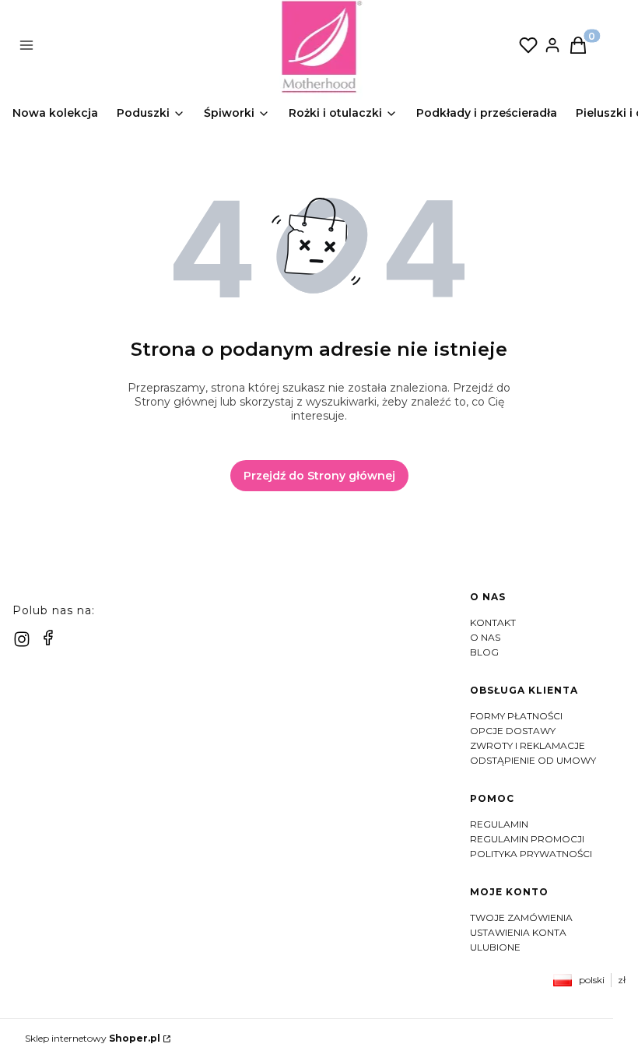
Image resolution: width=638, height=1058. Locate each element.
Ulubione (495, 947)
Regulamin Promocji (527, 839)
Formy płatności (516, 716)
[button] (150, 46)
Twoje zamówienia (521, 917)
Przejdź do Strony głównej (319, 476)
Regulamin (499, 824)
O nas (485, 637)
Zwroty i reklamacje (527, 745)
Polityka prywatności (531, 853)
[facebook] (48, 637)
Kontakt (493, 622)
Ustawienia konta (518, 932)
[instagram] (21, 639)
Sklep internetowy (92, 1038)
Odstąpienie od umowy (533, 760)
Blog (484, 652)
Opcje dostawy (513, 730)
